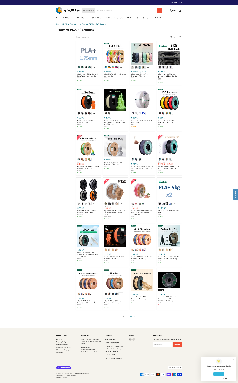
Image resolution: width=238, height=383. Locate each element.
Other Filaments (83, 18)
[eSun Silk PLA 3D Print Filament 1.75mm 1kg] (115, 54)
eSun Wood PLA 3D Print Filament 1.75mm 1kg (139, 298)
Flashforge (80, 214)
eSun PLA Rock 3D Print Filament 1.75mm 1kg (112, 302)
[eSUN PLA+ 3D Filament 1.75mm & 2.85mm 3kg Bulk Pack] (169, 54)
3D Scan (130, 18)
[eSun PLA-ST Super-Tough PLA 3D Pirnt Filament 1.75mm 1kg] (142, 146)
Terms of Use (59, 374)
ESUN (79, 78)
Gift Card (59, 339)
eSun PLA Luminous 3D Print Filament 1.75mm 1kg (114, 258)
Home (58, 18)
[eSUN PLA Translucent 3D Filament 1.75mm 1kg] (169, 100)
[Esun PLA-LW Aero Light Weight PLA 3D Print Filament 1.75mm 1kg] (88, 236)
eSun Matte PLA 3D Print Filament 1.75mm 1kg (139, 75)
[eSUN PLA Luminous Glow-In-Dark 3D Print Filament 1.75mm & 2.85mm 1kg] (115, 100)
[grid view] (178, 37)
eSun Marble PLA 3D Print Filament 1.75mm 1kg (113, 163)
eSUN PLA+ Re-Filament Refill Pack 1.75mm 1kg (141, 121)
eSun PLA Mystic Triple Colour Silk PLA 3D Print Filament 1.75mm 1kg (141, 213)
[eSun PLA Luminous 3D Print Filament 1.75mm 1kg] (115, 236)
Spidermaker (107, 216)
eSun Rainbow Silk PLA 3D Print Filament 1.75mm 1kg (88, 167)
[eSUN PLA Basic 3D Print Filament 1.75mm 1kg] (88, 100)
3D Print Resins (97, 18)
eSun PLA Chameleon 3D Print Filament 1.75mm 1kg (141, 258)
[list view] (180, 37)
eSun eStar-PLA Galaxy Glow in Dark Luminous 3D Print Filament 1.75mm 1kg (169, 299)
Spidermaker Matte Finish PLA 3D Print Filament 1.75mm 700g (114, 213)
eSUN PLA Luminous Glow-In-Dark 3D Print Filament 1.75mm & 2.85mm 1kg (115, 122)
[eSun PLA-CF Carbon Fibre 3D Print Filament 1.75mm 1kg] (169, 236)
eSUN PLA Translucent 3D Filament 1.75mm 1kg (167, 121)
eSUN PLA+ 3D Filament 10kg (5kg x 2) (168, 212)
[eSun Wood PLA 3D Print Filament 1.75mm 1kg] (142, 280)
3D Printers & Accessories (115, 18)
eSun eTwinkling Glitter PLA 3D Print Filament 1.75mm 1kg (169, 167)
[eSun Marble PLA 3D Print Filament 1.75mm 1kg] (115, 146)
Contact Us (158, 18)
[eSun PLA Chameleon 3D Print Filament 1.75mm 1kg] (142, 236)
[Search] (159, 10)
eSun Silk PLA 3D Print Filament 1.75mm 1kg (115, 75)
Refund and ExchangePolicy (82, 374)
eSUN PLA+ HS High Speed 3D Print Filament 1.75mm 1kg (88, 75)
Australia (175, 2)
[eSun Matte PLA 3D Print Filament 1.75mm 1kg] (142, 54)
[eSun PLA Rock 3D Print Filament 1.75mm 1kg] (115, 280)
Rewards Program (62, 345)
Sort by (78, 37)
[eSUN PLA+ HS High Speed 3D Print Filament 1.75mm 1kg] (88, 54)
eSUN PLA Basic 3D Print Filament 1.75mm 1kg (86, 121)
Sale (138, 18)
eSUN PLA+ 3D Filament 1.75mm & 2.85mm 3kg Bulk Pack (168, 76)
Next (131, 316)
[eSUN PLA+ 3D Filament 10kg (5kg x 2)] (169, 190)
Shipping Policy (61, 342)
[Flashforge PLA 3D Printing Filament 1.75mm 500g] (88, 190)
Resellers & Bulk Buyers (63, 347)
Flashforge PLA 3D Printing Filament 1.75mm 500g (86, 212)
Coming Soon (147, 18)
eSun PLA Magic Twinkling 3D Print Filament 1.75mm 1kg (87, 302)
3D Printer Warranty (62, 350)
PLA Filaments (68, 18)
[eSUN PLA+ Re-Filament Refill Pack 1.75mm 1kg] (142, 100)
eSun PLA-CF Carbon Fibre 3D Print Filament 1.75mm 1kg (168, 258)
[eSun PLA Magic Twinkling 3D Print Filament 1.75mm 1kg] (88, 280)
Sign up (177, 344)
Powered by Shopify (61, 377)
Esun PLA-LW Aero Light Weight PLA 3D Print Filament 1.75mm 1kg (87, 255)
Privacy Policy (69, 374)
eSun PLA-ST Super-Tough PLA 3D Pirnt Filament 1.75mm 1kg (142, 167)
